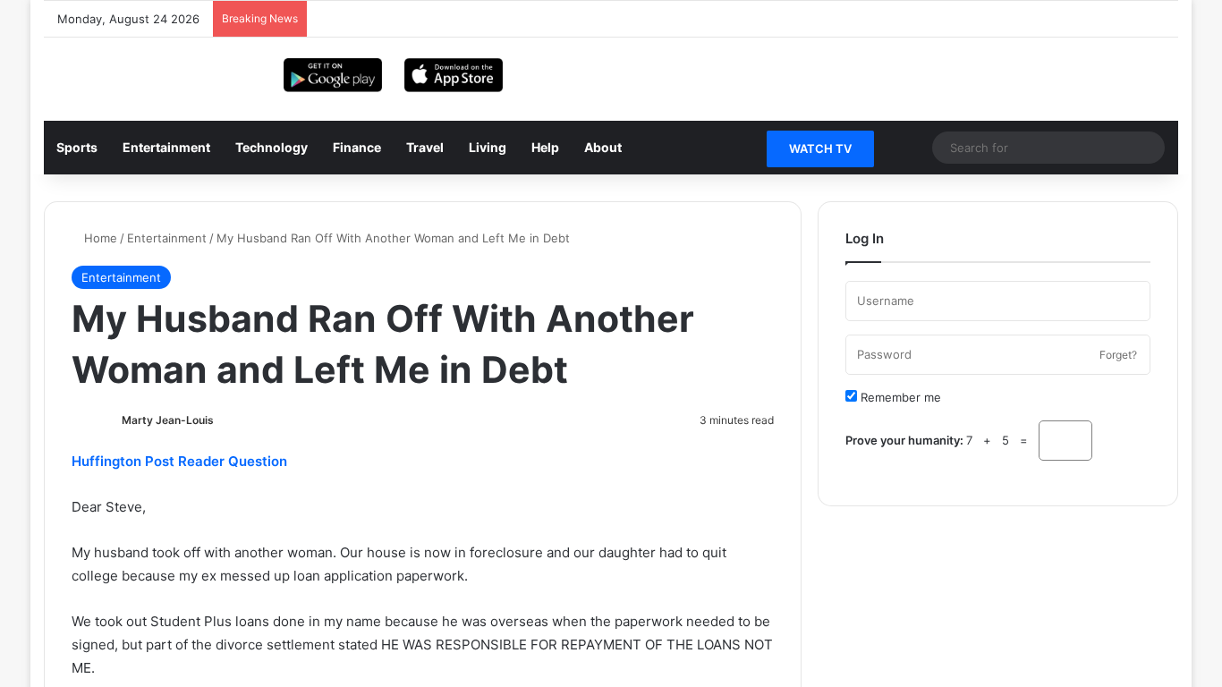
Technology (271, 147)
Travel (425, 147)
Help (545, 147)
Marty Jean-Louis (168, 420)
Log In (998, 497)
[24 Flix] (89, 70)
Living (487, 147)
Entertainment (166, 147)
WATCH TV (820, 148)
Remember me (899, 397)
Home (99, 238)
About (603, 147)
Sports (77, 147)
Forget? (1118, 354)
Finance (357, 147)
